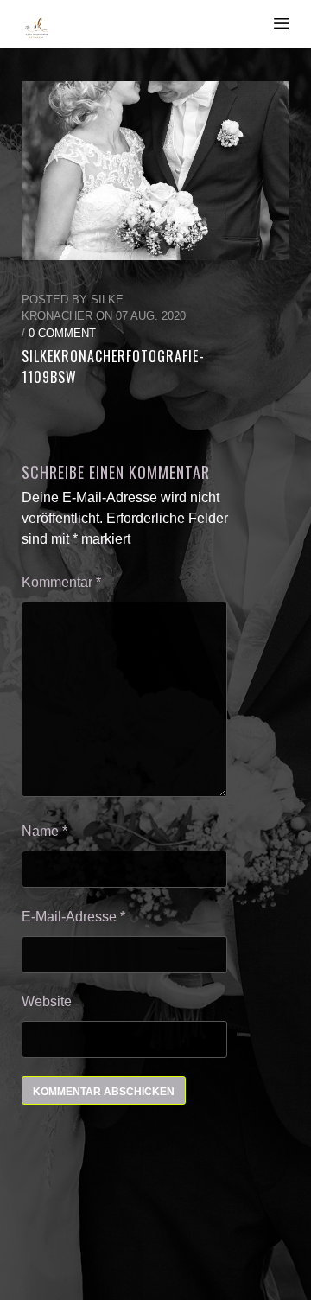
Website (47, 1001)
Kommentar (61, 582)
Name (44, 831)
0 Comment (62, 333)
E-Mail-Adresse (73, 916)
